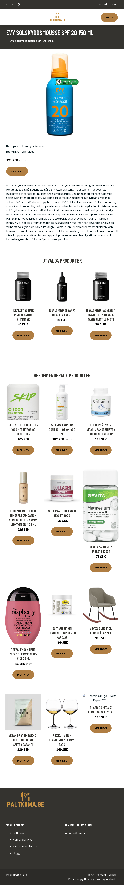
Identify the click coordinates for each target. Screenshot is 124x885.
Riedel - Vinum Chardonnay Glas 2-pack (62, 739)
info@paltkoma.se (107, 4)
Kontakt (101, 875)
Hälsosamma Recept (24, 846)
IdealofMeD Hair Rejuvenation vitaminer (23, 314)
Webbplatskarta (106, 879)
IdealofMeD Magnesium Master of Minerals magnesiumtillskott (100, 314)
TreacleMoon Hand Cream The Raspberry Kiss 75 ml (23, 654)
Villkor (112, 875)
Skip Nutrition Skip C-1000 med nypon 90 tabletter (23, 429)
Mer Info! (17, 171)
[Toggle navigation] (10, 17)
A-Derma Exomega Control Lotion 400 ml (62, 429)
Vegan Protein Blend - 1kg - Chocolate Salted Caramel (23, 739)
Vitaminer (39, 146)
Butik (109, 17)
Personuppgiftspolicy (81, 879)
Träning (27, 146)
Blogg (16, 853)
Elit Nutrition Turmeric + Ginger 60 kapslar (62, 632)
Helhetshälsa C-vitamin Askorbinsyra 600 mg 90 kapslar (101, 429)
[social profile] (18, 4)
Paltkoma (18, 833)
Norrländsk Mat (22, 839)
